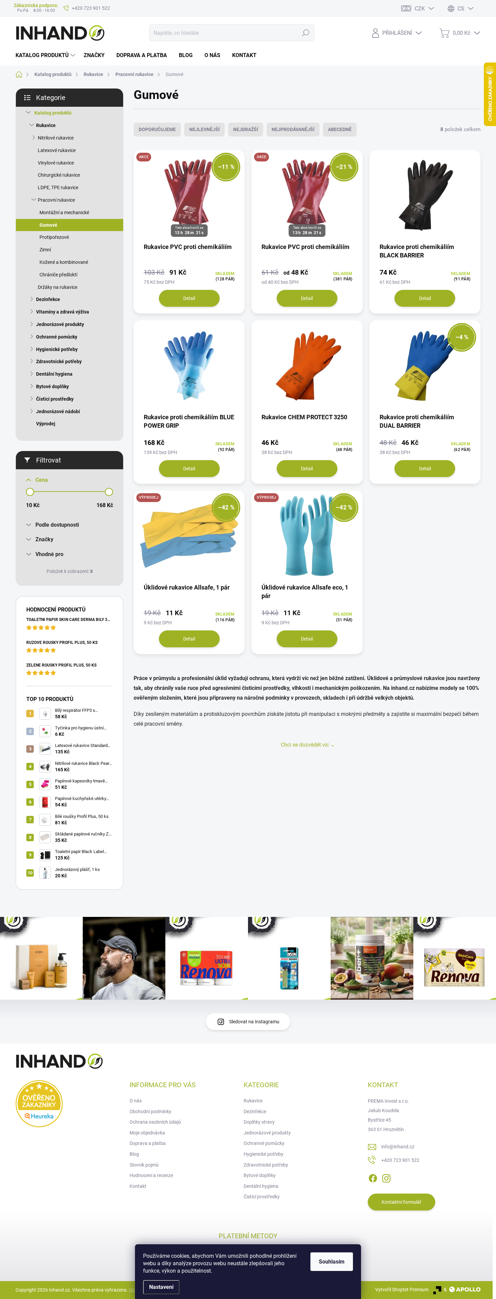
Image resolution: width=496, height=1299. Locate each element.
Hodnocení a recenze (151, 1175)
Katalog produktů (53, 113)
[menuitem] (46, 55)
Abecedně (340, 129)
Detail (189, 298)
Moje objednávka (147, 1132)
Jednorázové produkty (60, 324)
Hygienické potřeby (57, 349)
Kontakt (138, 1186)
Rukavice (46, 125)
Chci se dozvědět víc (305, 745)
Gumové (48, 225)
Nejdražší (245, 129)
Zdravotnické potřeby (59, 361)
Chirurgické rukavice (59, 175)
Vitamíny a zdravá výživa (62, 312)
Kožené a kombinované (63, 262)
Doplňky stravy (259, 1122)
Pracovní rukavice (56, 200)
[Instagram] (386, 1177)
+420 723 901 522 (400, 1160)
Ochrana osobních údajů (155, 1122)
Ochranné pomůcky (56, 337)
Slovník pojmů (144, 1165)
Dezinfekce (48, 299)
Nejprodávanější (293, 129)
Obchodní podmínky (150, 1111)
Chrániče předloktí (58, 274)
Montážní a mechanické (64, 212)
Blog (134, 1154)
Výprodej (45, 423)
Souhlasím (332, 1261)
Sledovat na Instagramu (254, 1021)
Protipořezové (54, 237)
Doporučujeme (157, 129)
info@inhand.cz (397, 1146)
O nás (136, 1100)
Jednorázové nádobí (58, 411)
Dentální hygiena (54, 374)
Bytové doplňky (52, 386)
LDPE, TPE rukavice (58, 187)
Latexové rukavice (57, 150)
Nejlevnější (204, 129)
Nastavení (161, 1287)
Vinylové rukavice (56, 163)
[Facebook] (373, 1177)
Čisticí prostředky (55, 399)
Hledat (305, 32)
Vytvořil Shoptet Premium (402, 1289)
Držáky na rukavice (57, 287)
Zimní (45, 249)
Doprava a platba (148, 1143)
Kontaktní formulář (401, 1202)
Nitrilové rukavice (56, 138)
